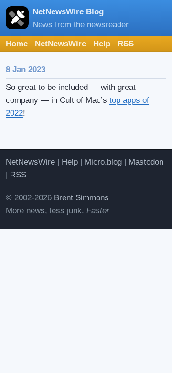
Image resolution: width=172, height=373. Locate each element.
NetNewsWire (60, 43)
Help (101, 43)
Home (17, 43)
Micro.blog (103, 161)
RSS (126, 43)
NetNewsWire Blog (68, 11)
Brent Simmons (81, 197)
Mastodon (146, 161)
